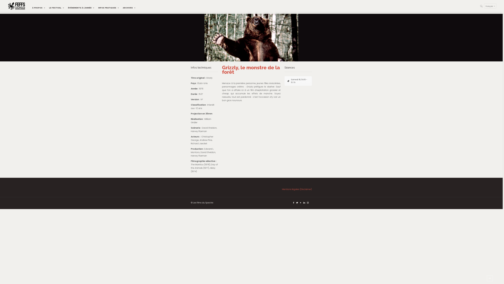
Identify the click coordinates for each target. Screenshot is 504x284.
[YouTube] (300, 202)
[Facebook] (293, 202)
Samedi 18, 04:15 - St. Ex (299, 81)
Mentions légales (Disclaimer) (297, 189)
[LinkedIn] (304, 202)
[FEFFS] (17, 6)
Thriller (226, 109)
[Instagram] (307, 202)
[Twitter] (297, 202)
